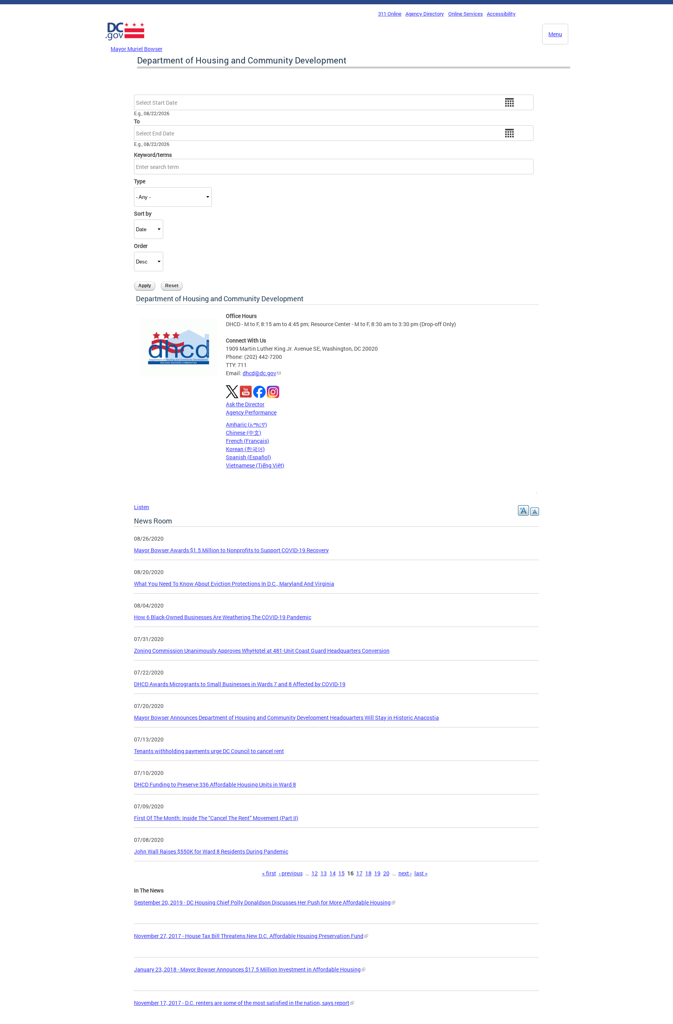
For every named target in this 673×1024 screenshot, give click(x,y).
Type (139, 181)
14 (332, 873)
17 (359, 873)
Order (141, 245)
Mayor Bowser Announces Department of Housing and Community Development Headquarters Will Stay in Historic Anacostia (286, 717)
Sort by (143, 213)
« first (269, 873)
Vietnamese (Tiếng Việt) (255, 465)
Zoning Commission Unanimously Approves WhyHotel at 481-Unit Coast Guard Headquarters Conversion (261, 650)
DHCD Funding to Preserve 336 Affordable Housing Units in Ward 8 (215, 784)
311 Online (390, 13)
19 (377, 873)
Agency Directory (424, 13)
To (137, 121)
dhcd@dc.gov (259, 373)
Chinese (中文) (243, 432)
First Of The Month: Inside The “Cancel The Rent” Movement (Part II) (216, 818)
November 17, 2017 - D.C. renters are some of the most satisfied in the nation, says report (241, 1002)
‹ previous (291, 873)
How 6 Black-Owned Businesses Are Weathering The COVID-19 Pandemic (222, 617)
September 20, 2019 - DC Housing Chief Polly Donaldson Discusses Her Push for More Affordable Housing (262, 902)
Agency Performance (251, 412)
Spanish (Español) (248, 457)
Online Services (465, 13)
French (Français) (247, 440)
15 (341, 873)
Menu (555, 34)
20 (386, 873)
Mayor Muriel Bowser (136, 49)
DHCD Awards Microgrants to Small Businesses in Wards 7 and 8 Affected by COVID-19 (239, 684)
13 (324, 873)
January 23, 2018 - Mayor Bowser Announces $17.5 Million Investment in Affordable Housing (247, 969)
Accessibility (501, 13)
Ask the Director (245, 404)
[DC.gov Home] (125, 42)
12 (315, 873)
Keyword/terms (153, 154)
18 (368, 873)
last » (421, 873)
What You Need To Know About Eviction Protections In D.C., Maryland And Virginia (234, 583)
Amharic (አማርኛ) (246, 424)
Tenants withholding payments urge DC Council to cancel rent (209, 751)
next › (405, 873)
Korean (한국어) (245, 449)
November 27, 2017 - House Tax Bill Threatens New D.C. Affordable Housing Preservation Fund (248, 936)
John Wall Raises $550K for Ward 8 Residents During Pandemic (211, 851)
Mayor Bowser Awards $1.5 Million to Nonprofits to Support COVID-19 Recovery (231, 550)
